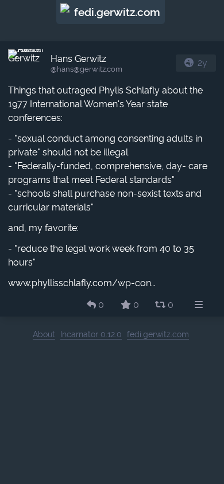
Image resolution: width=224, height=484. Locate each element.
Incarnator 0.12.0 (91, 334)
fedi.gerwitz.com (115, 12)
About (44, 334)
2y (202, 62)
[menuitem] (198, 305)
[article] (112, 179)
